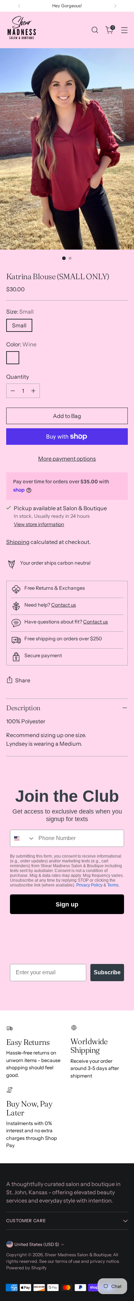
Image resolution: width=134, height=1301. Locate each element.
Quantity (17, 376)
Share (22, 680)
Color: (21, 344)
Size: (20, 311)
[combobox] (22, 838)
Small (19, 325)
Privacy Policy (89, 885)
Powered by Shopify (26, 1267)
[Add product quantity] (33, 391)
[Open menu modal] (124, 30)
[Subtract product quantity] (13, 391)
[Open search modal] (95, 30)
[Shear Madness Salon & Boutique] (21, 29)
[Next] (115, 6)
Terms (113, 885)
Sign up (67, 904)
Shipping (18, 541)
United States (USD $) (36, 1244)
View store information (39, 524)
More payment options (67, 458)
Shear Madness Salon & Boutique (78, 1254)
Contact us (63, 605)
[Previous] (19, 6)
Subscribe (107, 972)
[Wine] (12, 357)
